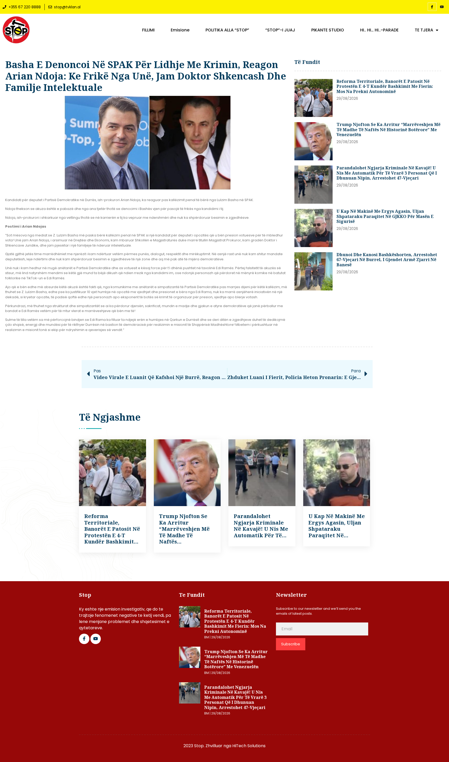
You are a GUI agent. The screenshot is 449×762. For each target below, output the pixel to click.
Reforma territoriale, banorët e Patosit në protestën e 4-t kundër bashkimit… (112, 529)
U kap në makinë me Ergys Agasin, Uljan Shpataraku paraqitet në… (336, 526)
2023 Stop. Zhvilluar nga (207, 746)
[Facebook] (432, 7)
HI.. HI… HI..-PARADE (379, 30)
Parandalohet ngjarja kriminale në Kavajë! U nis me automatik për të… (261, 526)
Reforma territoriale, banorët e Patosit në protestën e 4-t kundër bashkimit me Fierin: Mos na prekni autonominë (384, 86)
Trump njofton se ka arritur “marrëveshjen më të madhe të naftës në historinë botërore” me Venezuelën (388, 129)
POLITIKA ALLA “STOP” (227, 30)
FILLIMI (148, 30)
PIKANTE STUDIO (327, 30)
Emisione (180, 30)
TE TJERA (424, 30)
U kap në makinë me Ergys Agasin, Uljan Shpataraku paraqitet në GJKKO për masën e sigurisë (385, 216)
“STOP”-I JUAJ (280, 30)
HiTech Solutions (249, 746)
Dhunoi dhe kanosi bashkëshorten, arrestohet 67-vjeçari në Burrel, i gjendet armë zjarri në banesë (386, 260)
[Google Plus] (95, 639)
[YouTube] (442, 7)
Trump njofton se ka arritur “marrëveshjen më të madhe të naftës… (184, 529)
